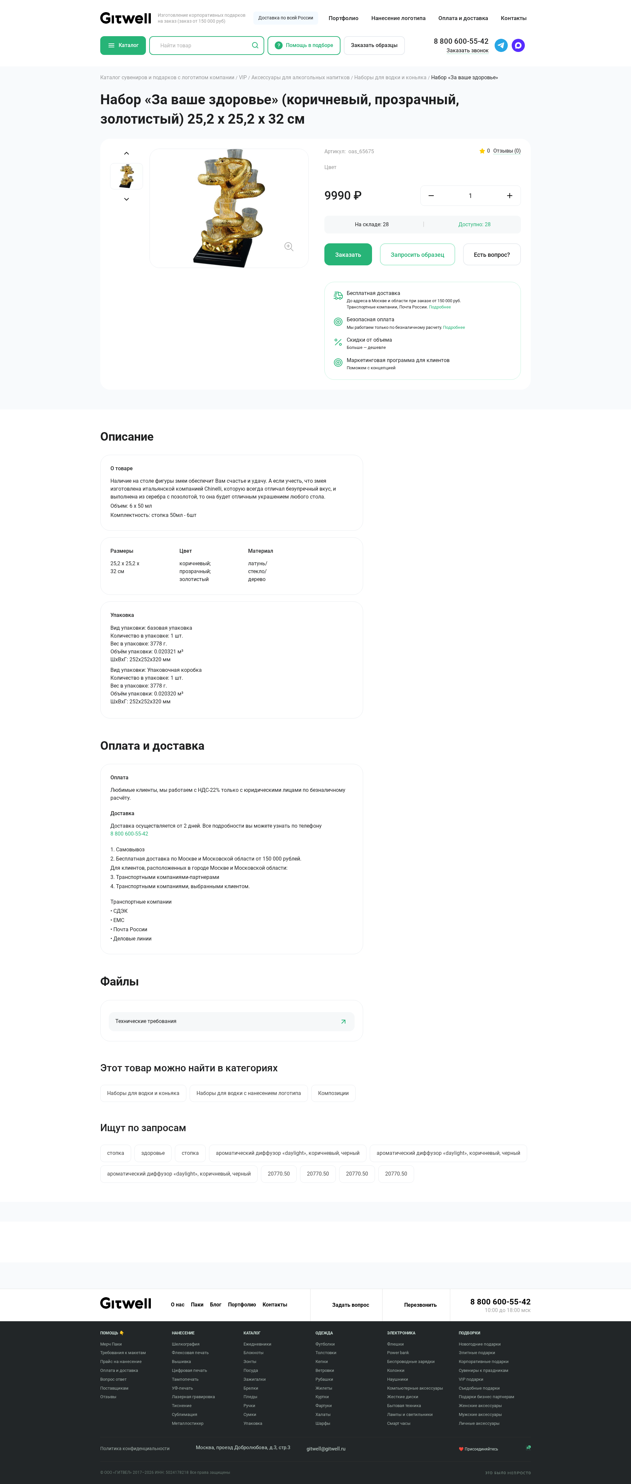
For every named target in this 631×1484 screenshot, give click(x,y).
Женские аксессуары (480, 1405)
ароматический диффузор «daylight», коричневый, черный (288, 1153)
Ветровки (325, 1370)
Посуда (251, 1370)
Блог (216, 1305)
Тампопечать (185, 1379)
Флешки (395, 1344)
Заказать (348, 254)
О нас (177, 1305)
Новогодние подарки (480, 1344)
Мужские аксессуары (480, 1414)
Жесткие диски (402, 1396)
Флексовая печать (190, 1352)
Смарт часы (398, 1423)
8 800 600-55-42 (129, 834)
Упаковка (253, 1423)
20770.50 (279, 1174)
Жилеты (324, 1388)
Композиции (333, 1093)
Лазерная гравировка (193, 1396)
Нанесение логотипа (398, 18)
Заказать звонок (468, 50)
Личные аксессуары (479, 1423)
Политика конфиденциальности (135, 1448)
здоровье (153, 1153)
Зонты (250, 1361)
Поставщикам (114, 1388)
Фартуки (324, 1405)
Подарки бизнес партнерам (486, 1396)
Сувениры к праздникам (483, 1370)
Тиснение (182, 1405)
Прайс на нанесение (121, 1361)
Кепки (322, 1361)
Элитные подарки (477, 1352)
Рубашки (324, 1379)
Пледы (250, 1396)
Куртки (322, 1396)
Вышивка (181, 1361)
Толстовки (326, 1352)
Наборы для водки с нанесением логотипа (249, 1093)
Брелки (251, 1388)
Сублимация (184, 1414)
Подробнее (440, 306)
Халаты (323, 1414)
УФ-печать (182, 1388)
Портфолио (344, 18)
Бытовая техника (404, 1405)
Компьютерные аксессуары (415, 1388)
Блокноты (254, 1352)
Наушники (397, 1379)
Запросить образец (417, 254)
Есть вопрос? (492, 254)
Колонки (396, 1370)
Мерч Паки (111, 1344)
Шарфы (323, 1423)
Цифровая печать (189, 1370)
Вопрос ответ (113, 1379)
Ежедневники (257, 1344)
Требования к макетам (123, 1352)
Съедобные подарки (479, 1388)
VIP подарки (471, 1379)
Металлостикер (187, 1423)
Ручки (249, 1405)
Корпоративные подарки (484, 1361)
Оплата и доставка (463, 18)
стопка (115, 1153)
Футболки (325, 1344)
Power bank (398, 1352)
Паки (197, 1305)
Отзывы (507, 151)
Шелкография (185, 1344)
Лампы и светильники (410, 1414)
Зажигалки (255, 1379)
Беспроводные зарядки (411, 1361)
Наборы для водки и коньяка (143, 1093)
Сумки (250, 1414)
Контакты (514, 18)
